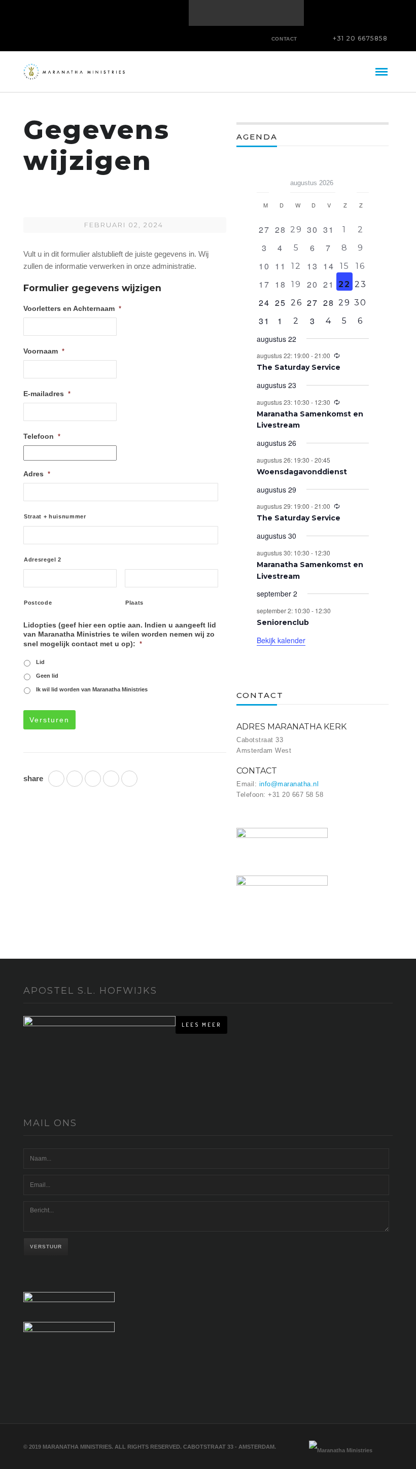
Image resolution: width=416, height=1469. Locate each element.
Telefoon (41, 436)
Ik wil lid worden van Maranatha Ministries (92, 689)
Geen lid (47, 676)
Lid (40, 662)
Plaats (134, 603)
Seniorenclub (283, 622)
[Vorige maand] (263, 179)
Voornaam (43, 351)
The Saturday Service (298, 367)
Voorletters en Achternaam (72, 308)
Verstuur (46, 1246)
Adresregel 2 (42, 559)
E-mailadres (47, 394)
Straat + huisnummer (55, 516)
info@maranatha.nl (289, 784)
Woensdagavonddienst (302, 471)
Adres (36, 474)
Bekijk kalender (281, 640)
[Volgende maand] (363, 179)
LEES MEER (201, 1024)
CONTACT (284, 39)
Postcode (38, 603)
